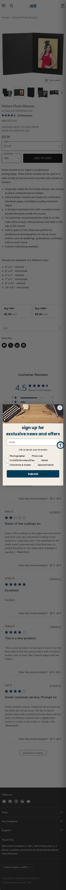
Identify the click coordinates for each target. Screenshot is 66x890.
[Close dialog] (60, 407)
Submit (33, 474)
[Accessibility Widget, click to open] (60, 445)
